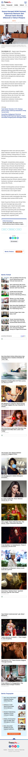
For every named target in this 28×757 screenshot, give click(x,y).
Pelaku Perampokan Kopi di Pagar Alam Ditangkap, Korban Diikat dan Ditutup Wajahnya (9, 720)
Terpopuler (9, 5)
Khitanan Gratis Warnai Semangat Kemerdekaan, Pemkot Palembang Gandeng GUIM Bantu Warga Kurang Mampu (10, 706)
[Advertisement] (14, 133)
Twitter (19, 748)
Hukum (22, 5)
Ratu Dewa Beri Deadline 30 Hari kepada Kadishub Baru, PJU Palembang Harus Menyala (10, 727)
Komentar (14, 241)
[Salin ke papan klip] (18, 238)
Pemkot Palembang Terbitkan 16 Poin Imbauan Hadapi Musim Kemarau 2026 (10, 713)
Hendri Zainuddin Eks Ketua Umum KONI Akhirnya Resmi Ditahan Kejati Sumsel (13, 223)
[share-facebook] (10, 238)
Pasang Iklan (11, 749)
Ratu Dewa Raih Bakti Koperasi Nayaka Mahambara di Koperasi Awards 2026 (10, 699)
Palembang (11, 229)
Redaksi (5, 749)
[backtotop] (14, 739)
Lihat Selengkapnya (13, 733)
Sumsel (18, 229)
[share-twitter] (13, 238)
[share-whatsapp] (15, 238)
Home (3, 5)
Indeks (16, 5)
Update (19, 251)
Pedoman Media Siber (19, 749)
